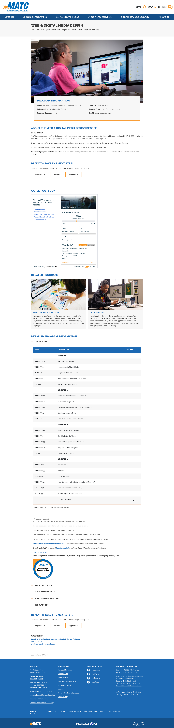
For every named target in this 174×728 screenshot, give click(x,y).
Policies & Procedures (66, 681)
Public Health (63, 674)
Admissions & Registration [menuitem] (35, 17)
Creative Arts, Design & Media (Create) (64, 30)
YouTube (95, 682)
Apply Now (73, 174)
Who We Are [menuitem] (164, 17)
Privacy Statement (65, 670)
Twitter (95, 674)
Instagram (96, 678)
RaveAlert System (65, 685)
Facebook (96, 670)
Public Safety (63, 678)
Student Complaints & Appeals (41, 703)
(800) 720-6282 (42, 685)
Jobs (60, 689)
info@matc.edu (35, 695)
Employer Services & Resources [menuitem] (135, 17)
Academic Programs (43, 30)
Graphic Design (97, 313)
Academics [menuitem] (9, 17)
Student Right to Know (38, 699)
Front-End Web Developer (46, 313)
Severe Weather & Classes (68, 693)
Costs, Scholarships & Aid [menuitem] (67, 17)
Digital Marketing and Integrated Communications (102, 711)
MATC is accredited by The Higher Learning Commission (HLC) (128, 693)
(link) (48, 544)
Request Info (40, 174)
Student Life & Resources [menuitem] (100, 17)
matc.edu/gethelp (36, 679)
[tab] (87, 342)
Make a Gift (62, 697)
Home (33, 30)
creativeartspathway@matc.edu (43, 644)
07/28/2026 (46, 655)
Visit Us (57, 174)
